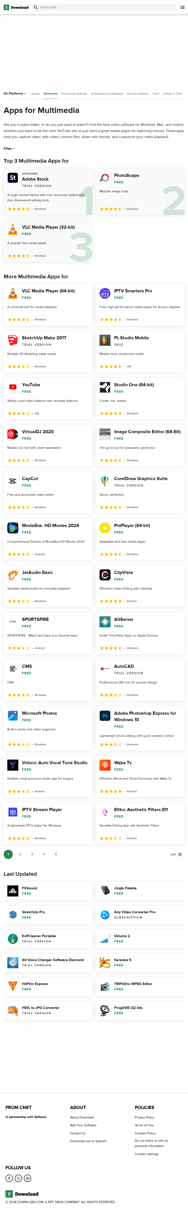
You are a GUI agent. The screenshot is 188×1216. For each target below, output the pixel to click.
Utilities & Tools (172, 93)
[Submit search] (35, 7)
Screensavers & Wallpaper (107, 93)
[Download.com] (16, 7)
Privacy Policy (144, 1117)
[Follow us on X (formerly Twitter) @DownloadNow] (18, 1178)
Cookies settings (146, 1154)
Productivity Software (74, 93)
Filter (8, 148)
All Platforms (13, 93)
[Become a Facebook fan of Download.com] (9, 1178)
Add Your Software (83, 1125)
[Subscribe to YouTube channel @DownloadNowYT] (27, 1178)
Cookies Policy (145, 1133)
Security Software (138, 93)
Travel (156, 93)
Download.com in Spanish (88, 1141)
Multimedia (51, 93)
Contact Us (78, 1133)
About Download (82, 1117)
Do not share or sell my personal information (151, 1143)
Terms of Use (144, 1125)
